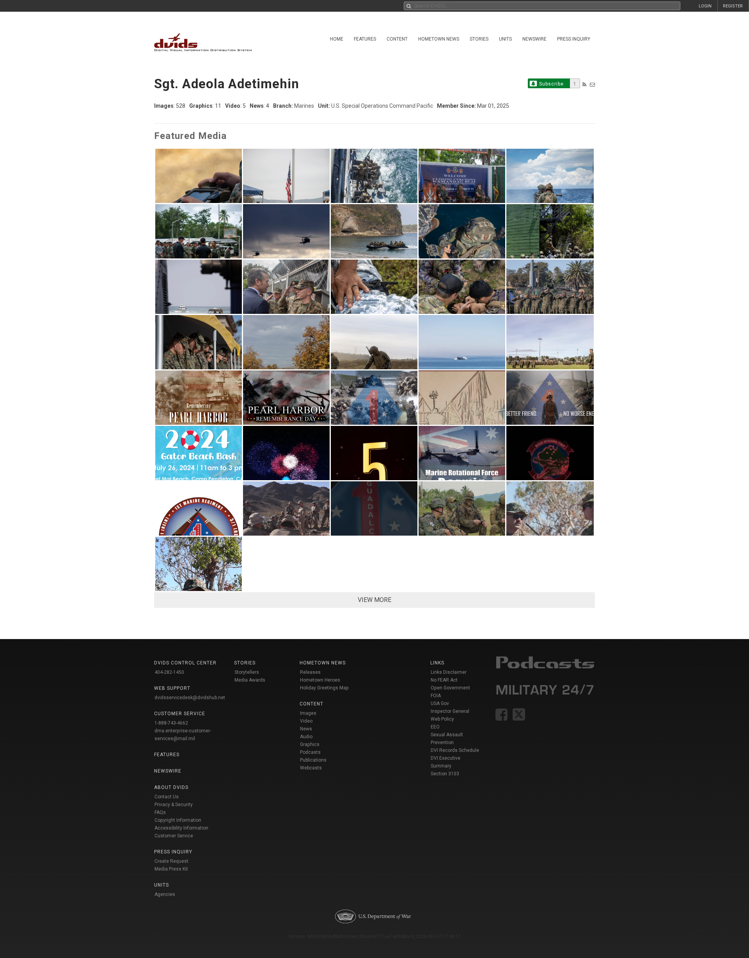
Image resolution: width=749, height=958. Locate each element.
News (306, 729)
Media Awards (249, 680)
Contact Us (166, 797)
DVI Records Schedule (455, 750)
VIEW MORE (374, 600)
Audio (306, 736)
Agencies (164, 894)
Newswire (534, 39)
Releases (310, 672)
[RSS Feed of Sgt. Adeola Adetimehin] (584, 84)
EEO (435, 727)
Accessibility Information (181, 828)
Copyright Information (177, 820)
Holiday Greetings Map (324, 688)
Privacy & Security (173, 804)
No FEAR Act (444, 680)
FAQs (160, 812)
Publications (313, 760)
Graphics (309, 744)
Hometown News (438, 39)
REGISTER (733, 6)
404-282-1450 (169, 672)
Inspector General (450, 711)
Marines (304, 106)
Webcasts (311, 768)
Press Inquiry (573, 39)
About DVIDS (171, 787)
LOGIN (705, 6)
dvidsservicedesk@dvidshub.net (189, 697)
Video (306, 721)
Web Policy (442, 719)
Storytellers (246, 672)
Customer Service (173, 836)
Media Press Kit (171, 869)
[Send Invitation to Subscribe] (592, 84)
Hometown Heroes (320, 680)
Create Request (171, 861)
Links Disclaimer (449, 672)
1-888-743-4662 (171, 723)
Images (308, 713)
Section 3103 (445, 773)
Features (365, 39)
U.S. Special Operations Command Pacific (382, 106)
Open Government (450, 688)
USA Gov (440, 703)
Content (397, 39)
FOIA (436, 695)
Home (336, 39)
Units (505, 39)
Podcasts (310, 752)
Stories (479, 39)
